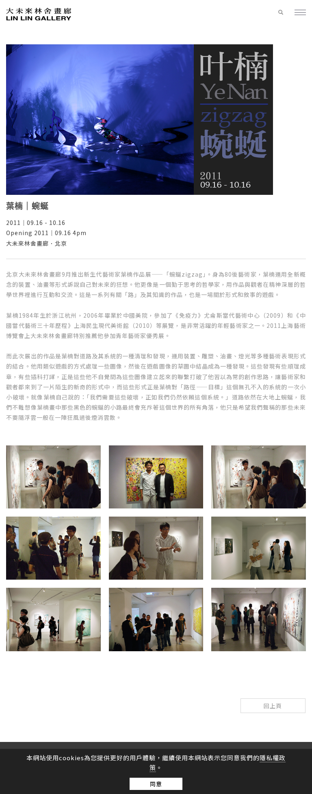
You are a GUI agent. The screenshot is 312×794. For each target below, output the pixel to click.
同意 (156, 784)
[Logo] (38, 13)
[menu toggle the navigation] (297, 13)
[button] (280, 12)
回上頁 (273, 706)
